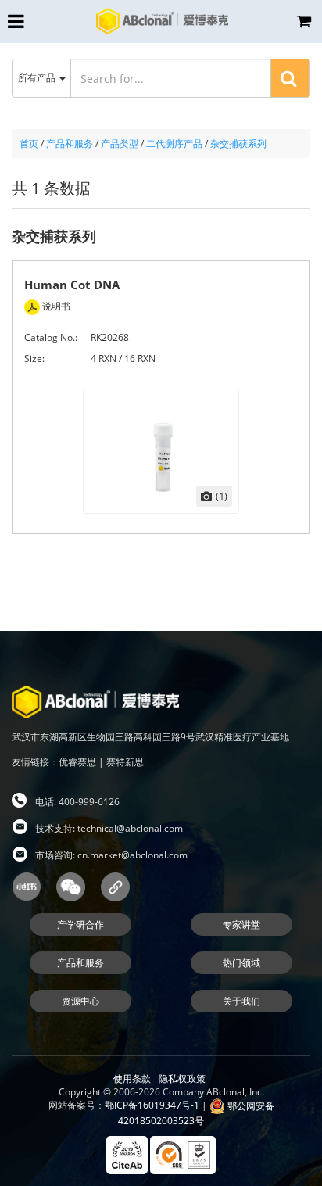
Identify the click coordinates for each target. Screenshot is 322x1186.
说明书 (55, 306)
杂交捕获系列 (238, 143)
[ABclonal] (162, 20)
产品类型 (119, 143)
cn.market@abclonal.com (132, 855)
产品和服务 (69, 143)
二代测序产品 (174, 143)
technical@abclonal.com (130, 828)
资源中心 (80, 1001)
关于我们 (241, 1001)
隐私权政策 (182, 1078)
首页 (29, 143)
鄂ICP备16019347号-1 (152, 1106)
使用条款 (132, 1078)
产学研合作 (80, 924)
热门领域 (241, 962)
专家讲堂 (241, 924)
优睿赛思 (77, 762)
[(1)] (161, 450)
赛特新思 (125, 762)
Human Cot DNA (72, 284)
